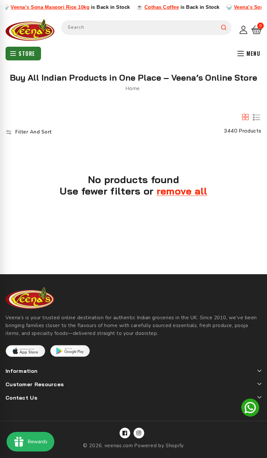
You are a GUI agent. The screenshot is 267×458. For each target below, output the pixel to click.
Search (223, 27)
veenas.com (119, 445)
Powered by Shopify (159, 445)
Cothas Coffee (154, 7)
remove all (182, 191)
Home (132, 88)
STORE (27, 53)
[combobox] (146, 27)
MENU (253, 53)
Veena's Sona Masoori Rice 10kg (42, 7)
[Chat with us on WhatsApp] (250, 409)
